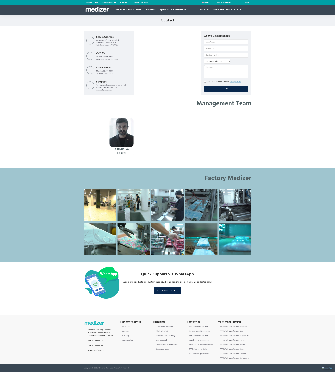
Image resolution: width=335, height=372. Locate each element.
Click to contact (167, 290)
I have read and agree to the (224, 82)
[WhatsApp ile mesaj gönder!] (327, 367)
